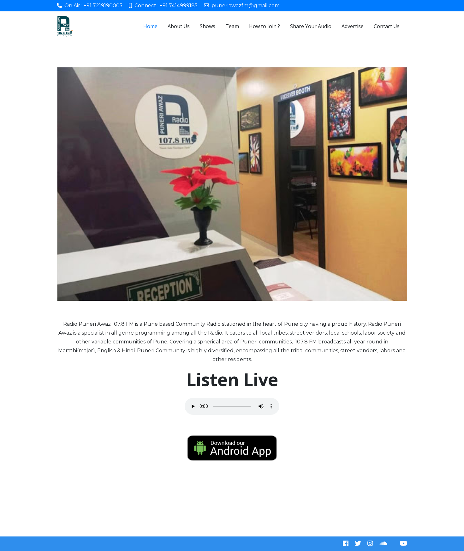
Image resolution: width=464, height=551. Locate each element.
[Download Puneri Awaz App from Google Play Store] (232, 448)
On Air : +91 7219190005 (93, 6)
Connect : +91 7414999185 (166, 6)
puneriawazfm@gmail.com (245, 6)
